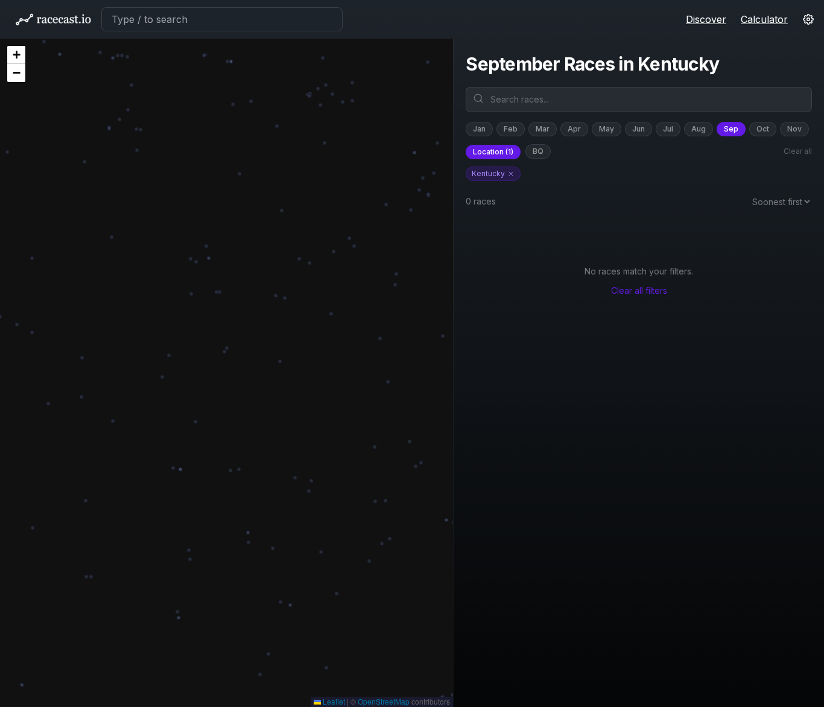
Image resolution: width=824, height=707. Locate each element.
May (606, 128)
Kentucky (488, 173)
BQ (538, 151)
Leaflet (333, 701)
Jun (638, 128)
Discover (706, 19)
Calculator (764, 19)
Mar (543, 128)
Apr (574, 128)
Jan (479, 128)
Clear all (798, 151)
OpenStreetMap (384, 701)
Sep (731, 128)
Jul (668, 128)
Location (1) (493, 151)
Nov (794, 128)
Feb (511, 128)
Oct (762, 128)
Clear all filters (639, 290)
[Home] (53, 19)
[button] (16, 55)
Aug (698, 128)
